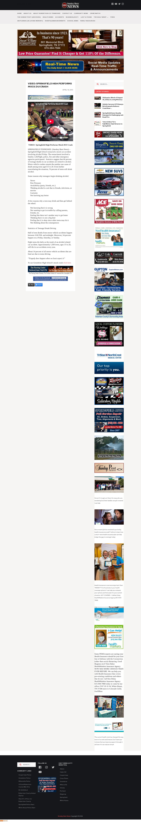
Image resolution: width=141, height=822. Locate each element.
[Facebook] (113, 4)
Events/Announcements (55, 21)
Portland (63, 795)
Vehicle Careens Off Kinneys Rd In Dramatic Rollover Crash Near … (112, 110)
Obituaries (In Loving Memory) (30, 21)
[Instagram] (123, 4)
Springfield (63, 801)
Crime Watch (95, 13)
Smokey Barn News (64, 820)
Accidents (59, 17)
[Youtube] (116, 4)
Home (19, 13)
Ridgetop (63, 798)
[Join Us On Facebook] (50, 283)
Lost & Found (86, 17)
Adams (62, 773)
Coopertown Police (25, 779)
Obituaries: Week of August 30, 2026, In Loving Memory (112, 103)
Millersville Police (24, 785)
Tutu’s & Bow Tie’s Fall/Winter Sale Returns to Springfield (112, 128)
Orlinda (62, 792)
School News (72, 21)
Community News (81, 13)
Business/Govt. (72, 17)
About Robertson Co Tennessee (46, 13)
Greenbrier (63, 785)
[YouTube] (40, 776)
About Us (27, 13)
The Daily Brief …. (101, 17)
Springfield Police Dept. (27, 808)
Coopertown (64, 779)
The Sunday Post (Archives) (29, 17)
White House (64, 804)
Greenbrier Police (25, 782)
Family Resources (87, 21)
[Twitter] (119, 4)
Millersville (63, 789)
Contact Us (67, 13)
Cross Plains (64, 782)
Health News (48, 17)
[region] (109, 138)
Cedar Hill (63, 776)
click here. (67, 267)
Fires (112, 17)
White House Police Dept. (27, 812)
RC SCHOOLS (23, 794)
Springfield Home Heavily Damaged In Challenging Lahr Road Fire (112, 119)
